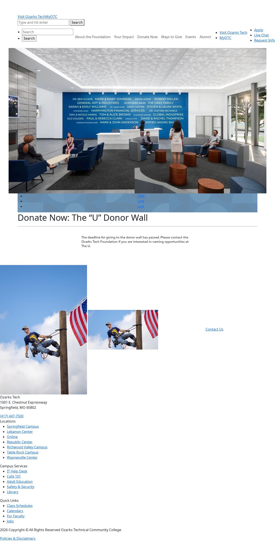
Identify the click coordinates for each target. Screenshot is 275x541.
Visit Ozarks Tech (31, 16)
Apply (258, 30)
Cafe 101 (14, 476)
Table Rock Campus (22, 452)
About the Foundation (93, 36)
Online (12, 436)
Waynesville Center (22, 457)
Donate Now (147, 36)
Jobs (10, 521)
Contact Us (214, 329)
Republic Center (20, 442)
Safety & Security (20, 486)
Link (141, 201)
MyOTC (51, 16)
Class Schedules (20, 505)
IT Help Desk (17, 471)
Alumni (205, 36)
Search (77, 22)
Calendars (15, 510)
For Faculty (15, 516)
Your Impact (124, 36)
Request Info (264, 40)
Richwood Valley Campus (27, 447)
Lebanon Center (20, 431)
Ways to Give (171, 36)
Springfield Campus (23, 426)
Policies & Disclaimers (17, 538)
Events (190, 36)
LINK (141, 196)
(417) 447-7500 (11, 416)
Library (12, 492)
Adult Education (20, 481)
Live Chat (261, 35)
